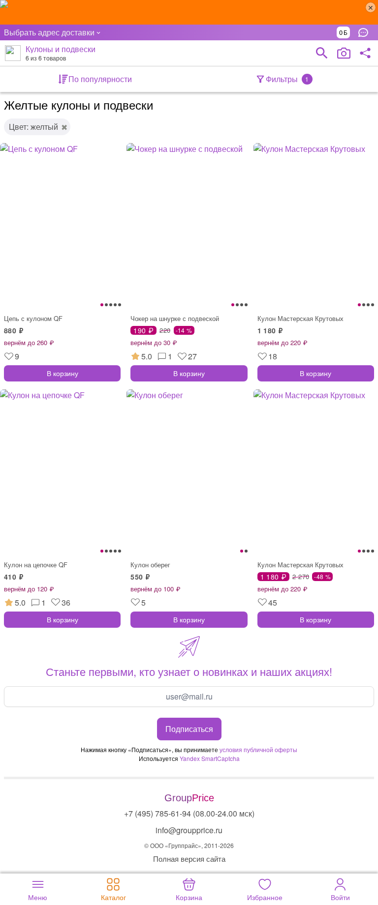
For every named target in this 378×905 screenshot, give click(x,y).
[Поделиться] (365, 53)
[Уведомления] (365, 32)
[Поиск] (322, 53)
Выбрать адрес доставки (49, 32)
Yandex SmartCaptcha (210, 758)
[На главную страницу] (13, 53)
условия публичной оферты (258, 749)
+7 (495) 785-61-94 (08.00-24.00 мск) (189, 813)
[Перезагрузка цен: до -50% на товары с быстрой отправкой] (189, 12)
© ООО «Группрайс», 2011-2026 (189, 845)
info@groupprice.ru (189, 830)
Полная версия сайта (189, 858)
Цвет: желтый (33, 126)
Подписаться (189, 728)
